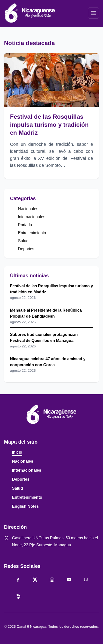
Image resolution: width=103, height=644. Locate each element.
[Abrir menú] (93, 13)
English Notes (25, 506)
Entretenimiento (32, 233)
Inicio (17, 452)
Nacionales (28, 209)
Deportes (26, 249)
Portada (25, 225)
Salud (23, 241)
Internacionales (31, 217)
